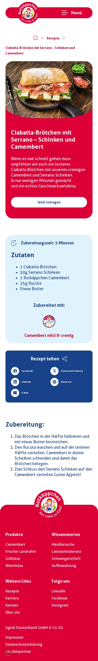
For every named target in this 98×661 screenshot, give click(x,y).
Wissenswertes (66, 534)
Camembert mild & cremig (49, 335)
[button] (29, 371)
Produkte (14, 534)
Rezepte (53, 38)
